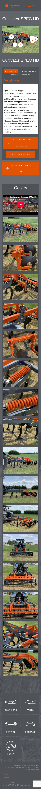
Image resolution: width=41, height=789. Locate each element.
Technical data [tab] (29, 71)
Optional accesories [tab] (20, 75)
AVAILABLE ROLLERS (22, 154)
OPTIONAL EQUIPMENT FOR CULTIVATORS (21, 143)
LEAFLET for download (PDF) (22, 168)
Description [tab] (10, 71)
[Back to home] (12, 6)
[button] (32, 6)
